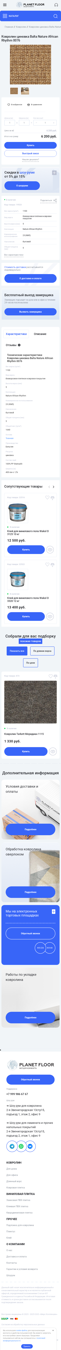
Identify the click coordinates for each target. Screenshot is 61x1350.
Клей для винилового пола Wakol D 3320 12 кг (28, 599)
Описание (40, 334)
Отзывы (13, 345)
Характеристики (16, 334)
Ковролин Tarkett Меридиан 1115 (24, 733)
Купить (30, 145)
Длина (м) (8, 118)
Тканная (9, 438)
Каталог (14, 16)
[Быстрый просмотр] (50, 549)
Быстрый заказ (30, 153)
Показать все (17, 651)
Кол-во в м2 (38, 118)
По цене (30, 662)
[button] (53, 487)
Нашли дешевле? (30, 159)
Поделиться (46, 200)
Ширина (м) (24, 118)
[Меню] (5, 5)
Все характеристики (13, 255)
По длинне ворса (42, 651)
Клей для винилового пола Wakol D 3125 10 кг (28, 533)
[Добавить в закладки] (47, 497)
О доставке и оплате (30, 278)
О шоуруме (22, 185)
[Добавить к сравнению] (52, 497)
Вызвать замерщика (30, 311)
